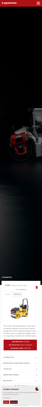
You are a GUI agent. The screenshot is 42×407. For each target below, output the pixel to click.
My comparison (26, 289)
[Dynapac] (12, 3)
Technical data (20, 358)
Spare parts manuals (20, 375)
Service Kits (20, 369)
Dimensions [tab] (17, 294)
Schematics (20, 381)
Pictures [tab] (7, 294)
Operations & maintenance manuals (20, 363)
